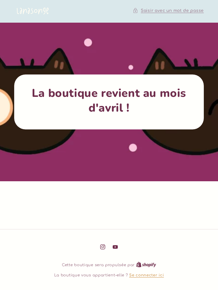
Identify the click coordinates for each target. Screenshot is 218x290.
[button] (168, 10)
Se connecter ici (146, 275)
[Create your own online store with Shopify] (146, 265)
